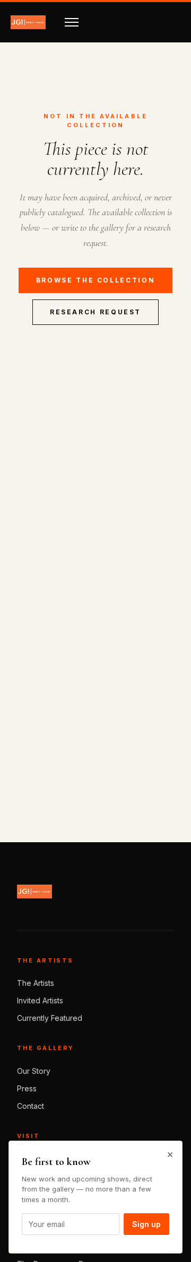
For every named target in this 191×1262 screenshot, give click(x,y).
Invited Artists (40, 1000)
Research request (95, 312)
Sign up (146, 1224)
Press (27, 1088)
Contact (30, 1105)
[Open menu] (71, 22)
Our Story (33, 1070)
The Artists (35, 982)
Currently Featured (49, 1017)
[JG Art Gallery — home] (28, 22)
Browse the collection (95, 280)
